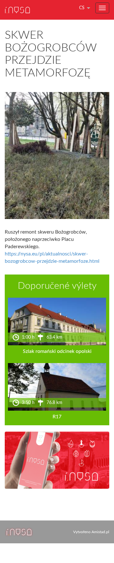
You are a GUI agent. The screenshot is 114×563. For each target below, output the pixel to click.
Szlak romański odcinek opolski (57, 351)
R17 (57, 416)
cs (82, 8)
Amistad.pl (100, 532)
